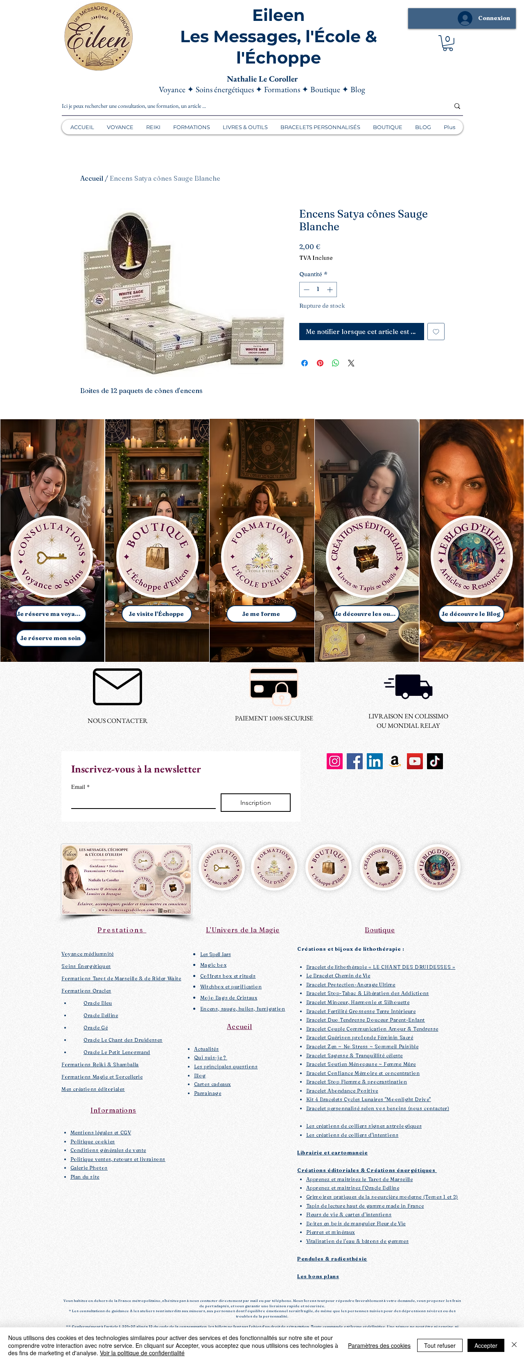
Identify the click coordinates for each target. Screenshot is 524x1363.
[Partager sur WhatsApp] (336, 363)
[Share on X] (351, 363)
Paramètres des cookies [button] (379, 1345)
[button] (447, 43)
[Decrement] (305, 289)
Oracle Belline (101, 1015)
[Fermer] (514, 1345)
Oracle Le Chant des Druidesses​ (123, 1040)
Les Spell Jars (215, 954)
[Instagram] (335, 761)
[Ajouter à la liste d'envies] (436, 331)
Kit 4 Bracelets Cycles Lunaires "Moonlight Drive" (368, 1099)
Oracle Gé (96, 1028)
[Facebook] (355, 761)
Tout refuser (440, 1345)
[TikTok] (435, 761)
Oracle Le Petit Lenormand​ (117, 1052)
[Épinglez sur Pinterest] (320, 363)
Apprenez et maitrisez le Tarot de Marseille (359, 1179)
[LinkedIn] (375, 761)
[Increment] (330, 289)
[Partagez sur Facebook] (304, 363)
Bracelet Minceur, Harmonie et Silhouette (358, 1002)
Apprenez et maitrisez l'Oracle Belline (353, 1188)
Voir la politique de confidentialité (142, 1353)
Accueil (91, 178)
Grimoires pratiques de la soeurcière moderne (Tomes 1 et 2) (382, 1197)
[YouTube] (415, 761)
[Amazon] (395, 761)
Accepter (485, 1345)
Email (80, 786)
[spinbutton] (318, 289)
